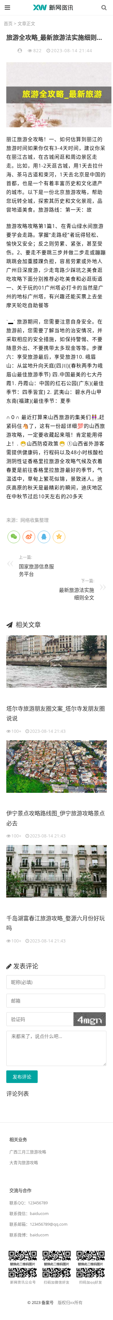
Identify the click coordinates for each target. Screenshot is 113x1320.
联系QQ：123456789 (28, 1203)
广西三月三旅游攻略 (27, 1152)
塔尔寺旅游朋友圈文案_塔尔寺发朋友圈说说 (55, 713)
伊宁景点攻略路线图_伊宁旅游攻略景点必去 (55, 818)
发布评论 (22, 1077)
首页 (8, 23)
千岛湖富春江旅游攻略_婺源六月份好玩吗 (55, 923)
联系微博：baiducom (29, 1235)
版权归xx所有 (70, 1302)
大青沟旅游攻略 (23, 1162)
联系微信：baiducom (29, 1213)
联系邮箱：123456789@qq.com (38, 1224)
